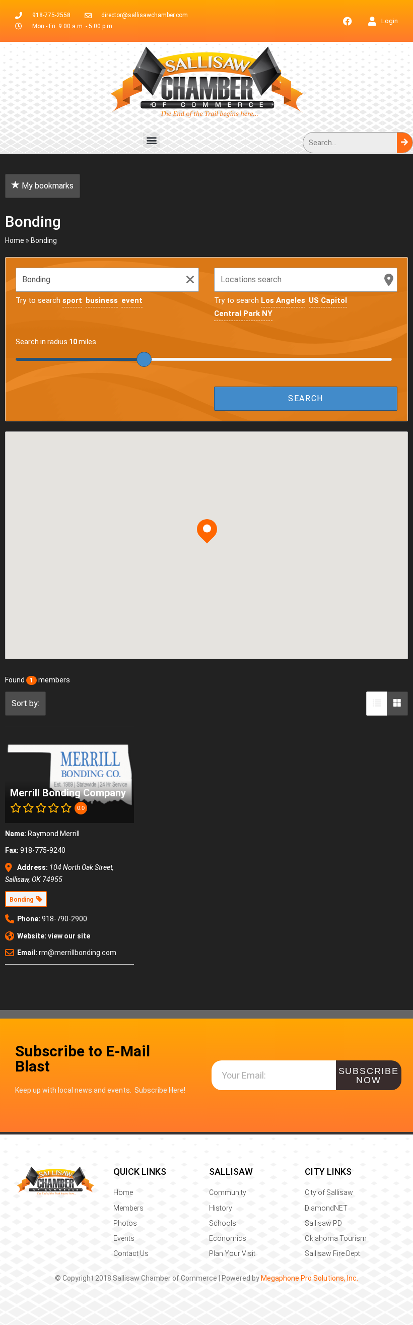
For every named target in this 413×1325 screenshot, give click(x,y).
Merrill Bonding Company (68, 793)
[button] (151, 140)
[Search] (404, 143)
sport (72, 300)
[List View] (376, 703)
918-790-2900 (64, 919)
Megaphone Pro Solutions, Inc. (309, 1278)
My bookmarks (47, 186)
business (102, 300)
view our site (69, 936)
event (132, 300)
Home (14, 240)
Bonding (44, 240)
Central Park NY (243, 313)
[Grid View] (397, 703)
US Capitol (328, 300)
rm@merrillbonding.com (77, 953)
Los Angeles (283, 300)
